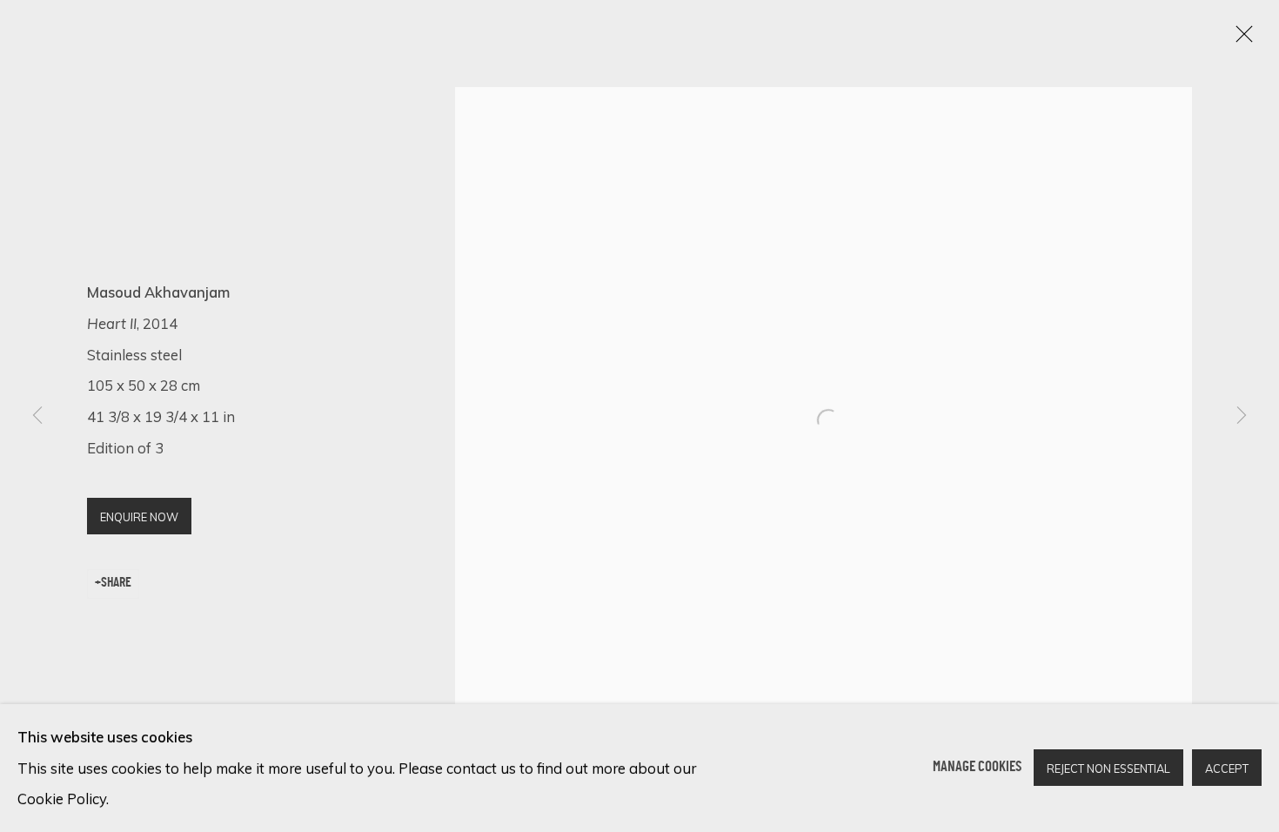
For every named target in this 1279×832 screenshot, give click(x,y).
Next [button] (1241, 415)
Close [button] (1240, 39)
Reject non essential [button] (1108, 769)
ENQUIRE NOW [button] (139, 517)
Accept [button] (1227, 769)
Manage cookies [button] (977, 768)
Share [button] (116, 583)
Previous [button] (37, 415)
